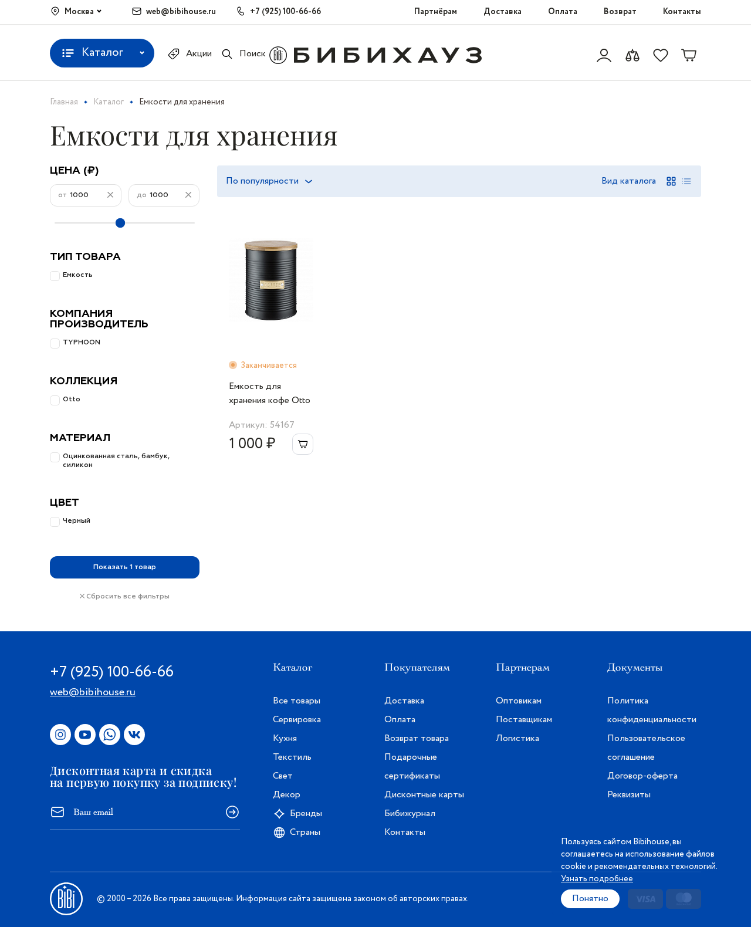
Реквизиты (629, 794)
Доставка (502, 12)
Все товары (296, 701)
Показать (124, 567)
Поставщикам (524, 719)
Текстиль (292, 757)
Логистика (517, 738)
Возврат (620, 12)
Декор (286, 794)
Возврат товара (416, 738)
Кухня (285, 738)
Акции (199, 53)
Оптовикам (519, 701)
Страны (305, 832)
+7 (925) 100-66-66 (285, 12)
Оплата (562, 12)
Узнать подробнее (597, 879)
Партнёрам (435, 12)
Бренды (306, 813)
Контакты (682, 12)
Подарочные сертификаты (412, 766)
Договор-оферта (642, 776)
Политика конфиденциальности (651, 710)
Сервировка (297, 719)
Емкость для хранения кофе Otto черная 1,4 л (269, 394)
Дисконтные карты (424, 794)
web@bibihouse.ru (181, 12)
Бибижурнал (409, 813)
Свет (283, 776)
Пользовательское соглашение (646, 748)
